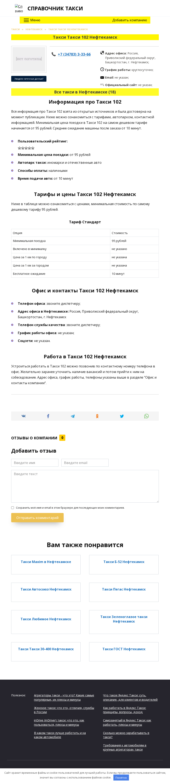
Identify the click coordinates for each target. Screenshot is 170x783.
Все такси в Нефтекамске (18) (85, 92)
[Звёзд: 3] (26, 148)
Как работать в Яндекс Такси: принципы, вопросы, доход (124, 710)
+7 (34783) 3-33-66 (74, 54)
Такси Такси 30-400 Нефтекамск (46, 649)
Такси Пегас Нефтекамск (124, 589)
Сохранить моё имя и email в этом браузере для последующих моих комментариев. (70, 507)
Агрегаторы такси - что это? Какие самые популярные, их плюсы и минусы (64, 697)
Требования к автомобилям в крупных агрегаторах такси (124, 747)
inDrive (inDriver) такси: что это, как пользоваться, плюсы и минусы (59, 722)
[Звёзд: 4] (29, 148)
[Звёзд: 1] (19, 148)
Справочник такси (55, 8)
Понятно (121, 777)
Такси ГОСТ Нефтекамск (124, 649)
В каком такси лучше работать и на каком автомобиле (60, 735)
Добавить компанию (129, 20)
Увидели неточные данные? (29, 78)
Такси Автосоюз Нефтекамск (46, 589)
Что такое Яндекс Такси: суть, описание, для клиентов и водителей (130, 697)
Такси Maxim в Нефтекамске (46, 561)
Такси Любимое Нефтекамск (46, 619)
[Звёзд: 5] (32, 148)
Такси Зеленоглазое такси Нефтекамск (123, 619)
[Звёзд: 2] (22, 148)
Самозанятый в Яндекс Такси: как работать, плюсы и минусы (127, 722)
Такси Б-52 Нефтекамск (123, 561)
